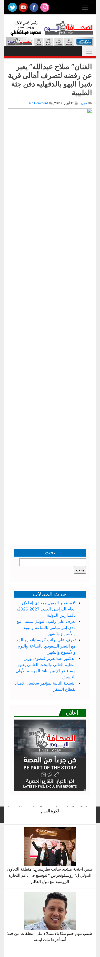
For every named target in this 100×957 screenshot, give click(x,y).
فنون (84, 103)
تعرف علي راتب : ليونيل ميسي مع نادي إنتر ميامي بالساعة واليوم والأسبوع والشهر (46, 627)
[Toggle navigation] (85, 7)
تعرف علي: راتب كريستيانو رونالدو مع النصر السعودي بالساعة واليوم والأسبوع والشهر (46, 646)
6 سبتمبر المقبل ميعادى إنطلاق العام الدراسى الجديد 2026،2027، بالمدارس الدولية (46, 609)
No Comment (38, 103)
